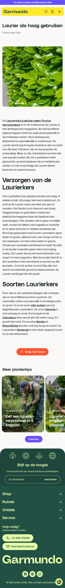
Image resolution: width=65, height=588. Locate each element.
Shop (6, 494)
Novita (40, 322)
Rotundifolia (10, 326)
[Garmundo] (16, 11)
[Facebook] (25, 574)
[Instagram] (40, 574)
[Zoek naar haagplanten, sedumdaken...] (46, 11)
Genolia (50, 309)
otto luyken (38, 305)
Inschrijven (51, 479)
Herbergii (23, 330)
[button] (59, 11)
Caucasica (9, 317)
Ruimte (8, 502)
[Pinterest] (32, 574)
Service (8, 518)
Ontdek (8, 510)
